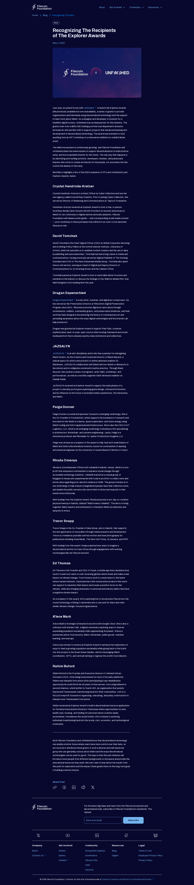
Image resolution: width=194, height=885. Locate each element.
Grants (62, 855)
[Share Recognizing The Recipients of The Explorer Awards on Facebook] (64, 787)
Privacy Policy (145, 860)
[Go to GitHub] (126, 835)
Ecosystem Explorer (95, 851)
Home (35, 15)
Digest (115, 855)
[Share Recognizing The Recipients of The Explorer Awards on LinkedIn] (74, 787)
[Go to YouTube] (68, 835)
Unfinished (89, 108)
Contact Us (37, 855)
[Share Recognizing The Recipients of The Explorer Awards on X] (93, 787)
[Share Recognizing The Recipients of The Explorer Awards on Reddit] (83, 787)
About (102, 7)
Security (89, 870)
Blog (45, 15)
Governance (91, 855)
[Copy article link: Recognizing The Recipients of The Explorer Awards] (55, 787)
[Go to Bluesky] (155, 835)
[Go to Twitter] (38, 835)
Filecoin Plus (91, 860)
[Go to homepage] (41, 7)
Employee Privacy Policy (150, 855)
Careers (63, 860)
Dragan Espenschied (63, 300)
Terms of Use (145, 851)
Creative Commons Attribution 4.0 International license (127, 879)
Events (62, 851)
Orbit (87, 865)
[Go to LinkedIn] (97, 835)
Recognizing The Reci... (64, 15)
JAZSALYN (58, 353)
